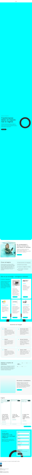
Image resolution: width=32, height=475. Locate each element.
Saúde (5, 328)
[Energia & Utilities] (18, 350)
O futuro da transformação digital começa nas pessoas (15, 416)
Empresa (19, 438)
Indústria (6, 339)
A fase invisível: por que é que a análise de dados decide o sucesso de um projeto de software (5, 417)
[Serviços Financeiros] (18, 339)
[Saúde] (3, 329)
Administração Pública (24, 328)
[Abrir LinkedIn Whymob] (1, 464)
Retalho (5, 349)
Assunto (19, 441)
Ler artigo (14, 419)
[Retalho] (3, 350)
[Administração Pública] (18, 329)
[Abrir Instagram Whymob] (1, 466)
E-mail (19, 435)
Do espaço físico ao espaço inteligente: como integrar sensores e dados (26, 416)
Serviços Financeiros (24, 339)
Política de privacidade (24, 451)
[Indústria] (3, 339)
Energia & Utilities (23, 349)
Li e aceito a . (23, 451)
